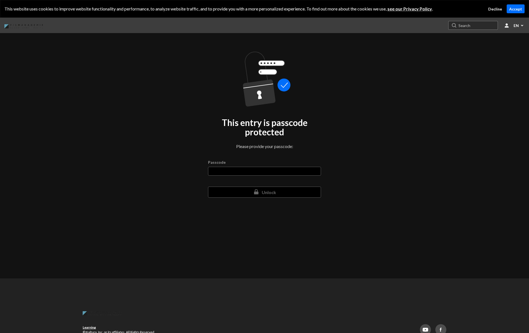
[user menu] (506, 25)
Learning (89, 327)
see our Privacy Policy (409, 8)
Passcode (217, 162)
